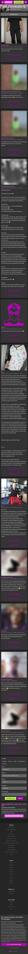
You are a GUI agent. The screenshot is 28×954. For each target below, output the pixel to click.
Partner (9, 899)
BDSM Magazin (13, 829)
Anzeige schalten (14, 59)
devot (2, 506)
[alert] (14, 934)
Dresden (11, 878)
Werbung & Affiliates (11, 849)
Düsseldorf (11, 871)
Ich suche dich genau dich (7, 186)
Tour (7, 829)
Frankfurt (11, 869)
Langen (20, 329)
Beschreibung (5, 791)
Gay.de (11, 904)
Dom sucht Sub (5, 45)
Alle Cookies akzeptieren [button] (14, 944)
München (11, 867)
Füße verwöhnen (5, 731)
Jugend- (7, 840)
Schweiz (11, 883)
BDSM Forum (11, 889)
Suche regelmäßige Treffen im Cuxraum (11, 91)
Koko (11, 908)
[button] (14, 951)
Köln (11, 876)
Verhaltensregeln (11, 845)
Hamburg (11, 865)
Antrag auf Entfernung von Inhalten (11, 843)
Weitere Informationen (15, 941)
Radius (3, 779)
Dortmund (11, 874)
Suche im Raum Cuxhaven (7, 138)
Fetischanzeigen (11, 891)
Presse (11, 854)
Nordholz (20, 46)
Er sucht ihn (11, 893)
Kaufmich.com (11, 906)
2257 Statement (11, 847)
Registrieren (18, 2)
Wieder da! (8, 2)
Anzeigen (4, 758)
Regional (11, 860)
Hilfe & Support (11, 827)
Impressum (11, 834)
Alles (2, 372)
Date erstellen (10, 798)
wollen (15, 838)
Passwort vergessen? (11, 836)
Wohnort (4, 772)
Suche (20, 798)
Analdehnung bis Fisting (7, 577)
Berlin (11, 862)
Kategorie (4, 785)
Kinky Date (3, 46)
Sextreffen (3, 631)
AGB (11, 831)
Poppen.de (11, 901)
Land (3, 766)
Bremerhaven (21, 579)
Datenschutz (14, 840)
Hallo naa (3, 327)
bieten (10, 838)
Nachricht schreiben (14, 55)
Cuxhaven (21, 93)
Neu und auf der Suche (6, 679)
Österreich (11, 880)
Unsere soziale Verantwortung (11, 852)
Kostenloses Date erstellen (14, 815)
